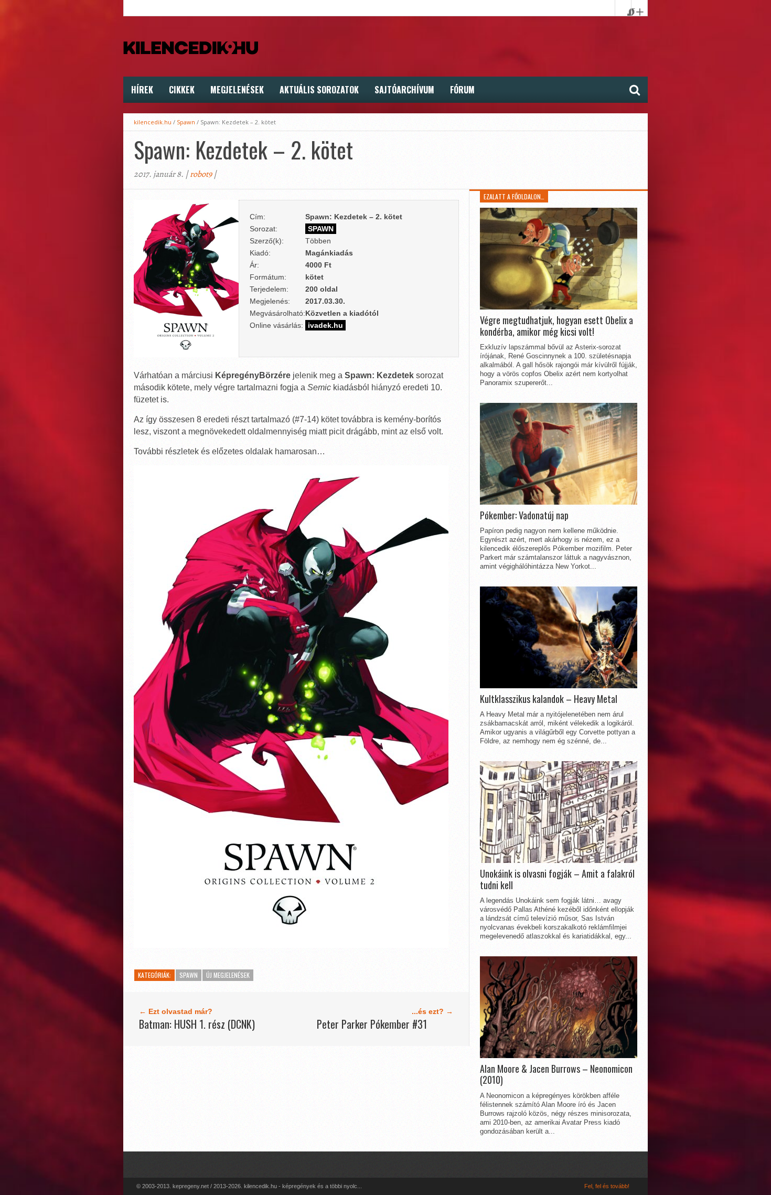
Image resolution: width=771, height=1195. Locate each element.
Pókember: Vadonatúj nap (524, 515)
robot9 (201, 174)
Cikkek (182, 89)
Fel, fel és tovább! (606, 1186)
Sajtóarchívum (404, 89)
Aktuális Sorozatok (319, 89)
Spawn (186, 122)
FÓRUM (462, 89)
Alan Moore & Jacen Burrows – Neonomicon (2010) (556, 1074)
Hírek (142, 89)
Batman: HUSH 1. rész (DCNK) (197, 1024)
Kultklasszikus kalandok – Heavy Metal (548, 699)
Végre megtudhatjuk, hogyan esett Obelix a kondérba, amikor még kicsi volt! (556, 326)
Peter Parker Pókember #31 (372, 1024)
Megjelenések (237, 89)
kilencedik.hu (153, 122)
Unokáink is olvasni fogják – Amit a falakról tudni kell (557, 879)
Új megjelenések (228, 974)
